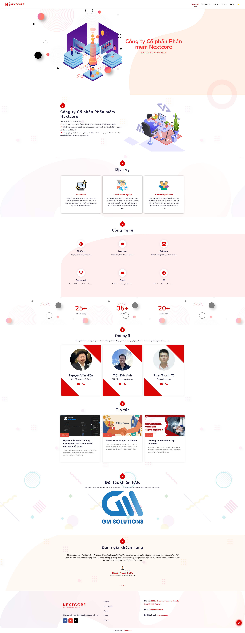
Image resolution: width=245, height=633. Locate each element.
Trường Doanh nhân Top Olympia (161, 442)
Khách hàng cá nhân (164, 194)
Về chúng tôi (205, 4)
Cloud (122, 280)
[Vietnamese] (238, 4)
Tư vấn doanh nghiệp (122, 194)
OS (164, 280)
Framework (81, 280)
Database (164, 251)
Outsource (81, 194)
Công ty (149, 435)
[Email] (78, 384)
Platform (81, 251)
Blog (223, 4)
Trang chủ (195, 4)
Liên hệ (231, 4)
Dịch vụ (215, 4)
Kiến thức (65, 435)
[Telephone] (83, 384)
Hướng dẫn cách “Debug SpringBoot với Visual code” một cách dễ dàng (78, 443)
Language (122, 251)
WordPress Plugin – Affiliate (121, 440)
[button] (121, 585)
